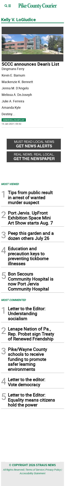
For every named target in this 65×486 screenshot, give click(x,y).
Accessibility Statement (33, 473)
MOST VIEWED (10, 184)
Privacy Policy (53, 469)
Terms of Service (35, 469)
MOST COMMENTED (13, 300)
